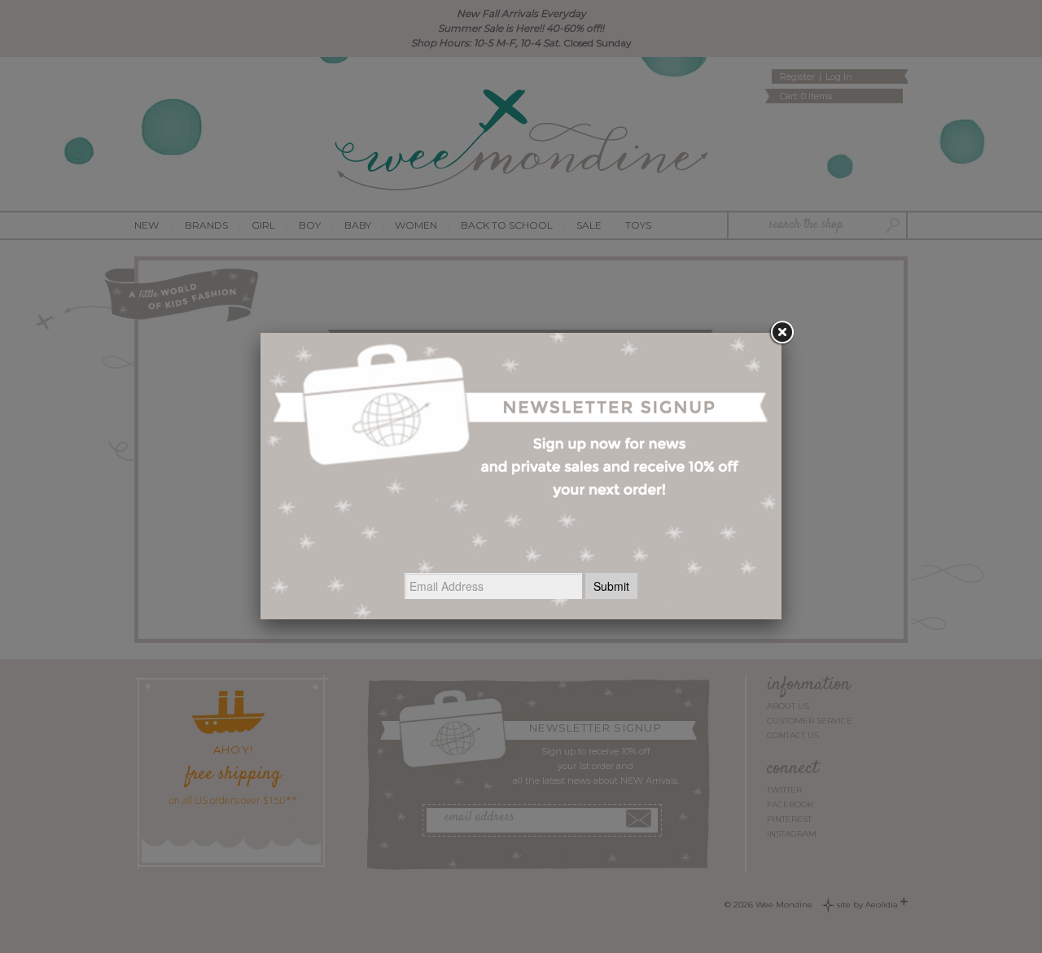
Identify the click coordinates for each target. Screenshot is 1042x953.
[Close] (781, 333)
